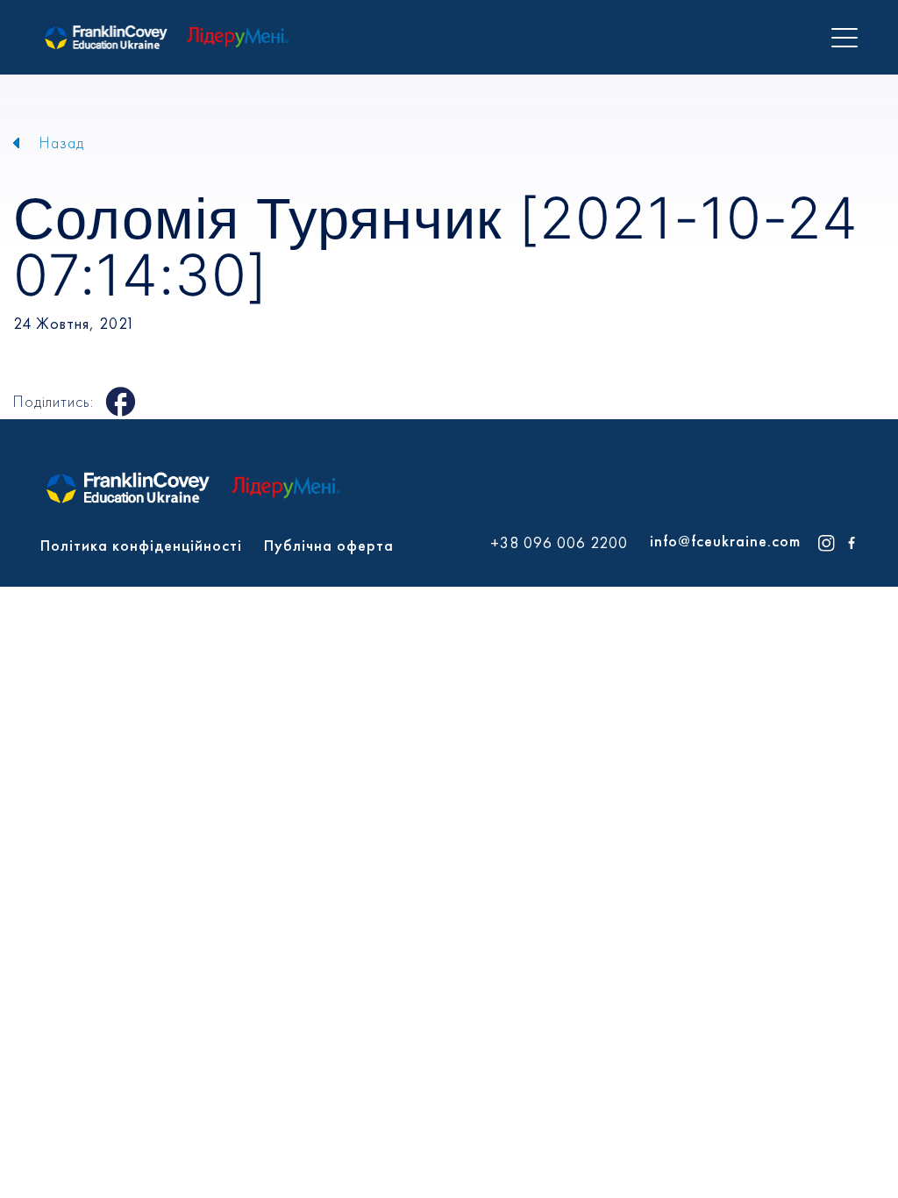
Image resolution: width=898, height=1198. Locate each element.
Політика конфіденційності (141, 545)
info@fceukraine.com (725, 540)
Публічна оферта (329, 545)
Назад (61, 142)
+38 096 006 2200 (559, 543)
